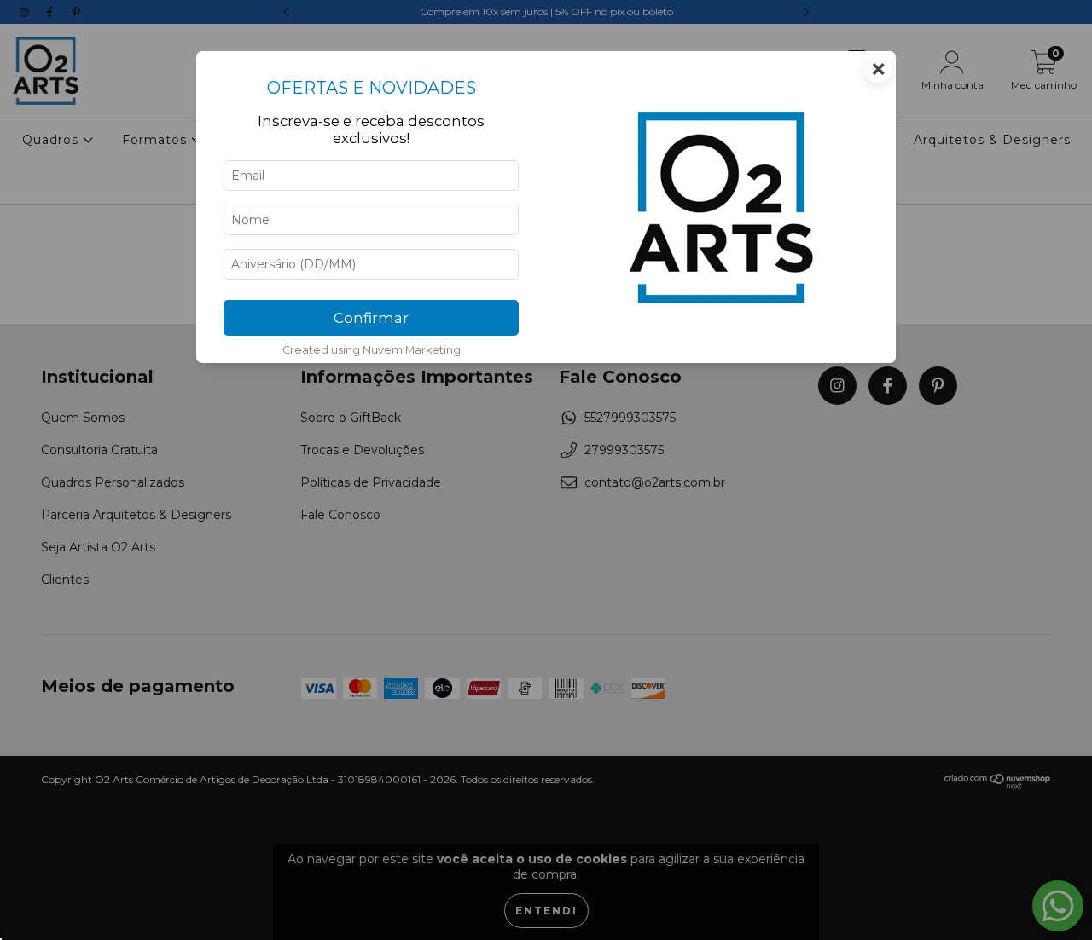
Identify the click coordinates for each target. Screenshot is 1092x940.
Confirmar (371, 317)
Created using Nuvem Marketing (371, 349)
